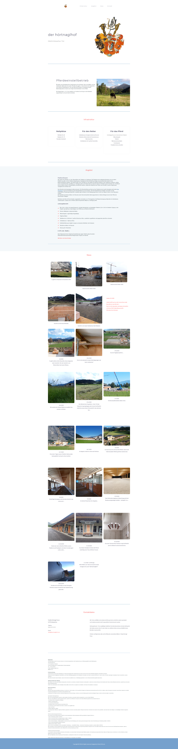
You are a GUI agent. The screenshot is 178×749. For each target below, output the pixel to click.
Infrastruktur (83, 6)
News (101, 6)
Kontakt (109, 6)
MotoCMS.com (101, 744)
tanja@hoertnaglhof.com (54, 632)
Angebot (93, 6)
